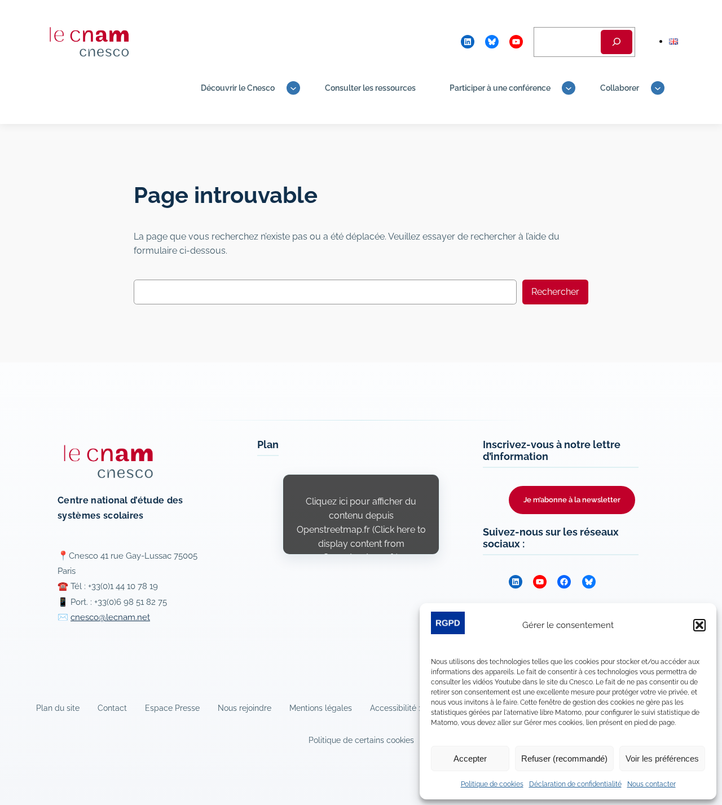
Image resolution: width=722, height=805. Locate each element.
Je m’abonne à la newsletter (571, 500)
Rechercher (555, 291)
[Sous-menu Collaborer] (657, 88)
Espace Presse (172, 708)
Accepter (470, 758)
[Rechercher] (616, 42)
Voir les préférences (662, 758)
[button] (699, 625)
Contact (112, 708)
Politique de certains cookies (361, 740)
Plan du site (58, 708)
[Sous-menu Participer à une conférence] (568, 88)
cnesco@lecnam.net (110, 617)
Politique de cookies (492, 784)
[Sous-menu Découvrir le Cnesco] (293, 88)
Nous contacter (651, 784)
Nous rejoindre (244, 708)
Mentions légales (320, 708)
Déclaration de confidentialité (575, 784)
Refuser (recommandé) (564, 758)
